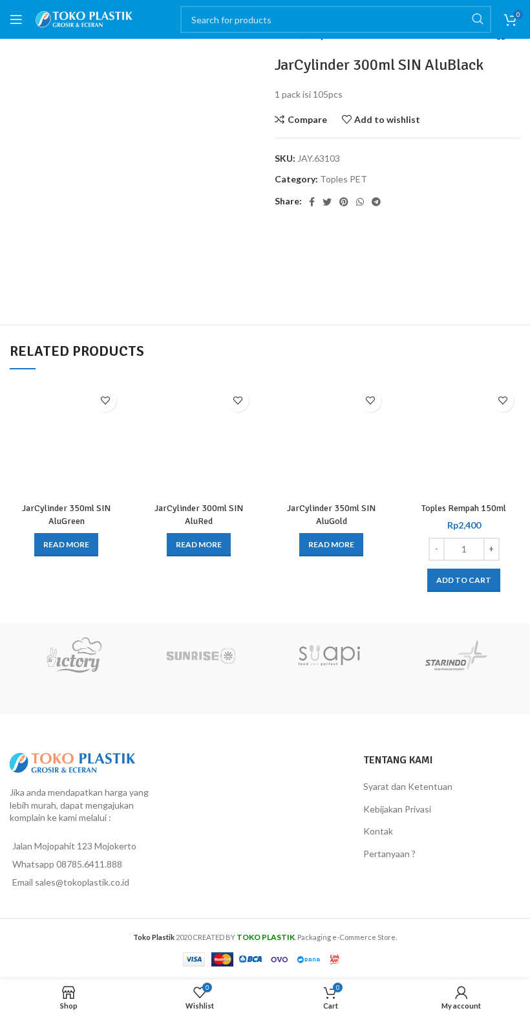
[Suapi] (329, 655)
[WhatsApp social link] (360, 201)
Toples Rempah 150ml (463, 508)
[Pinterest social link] (343, 201)
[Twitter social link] (327, 201)
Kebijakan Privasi (397, 808)
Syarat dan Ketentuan (407, 786)
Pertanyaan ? (389, 853)
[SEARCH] (477, 19)
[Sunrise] (202, 655)
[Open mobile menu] (16, 19)
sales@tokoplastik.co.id (82, 882)
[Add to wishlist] (105, 400)
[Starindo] (457, 655)
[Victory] (74, 655)
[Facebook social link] (312, 201)
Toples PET (343, 178)
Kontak (378, 830)
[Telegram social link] (376, 201)
